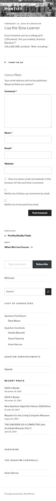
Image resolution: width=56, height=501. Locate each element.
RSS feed (9, 278)
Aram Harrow (15, 344)
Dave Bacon (14, 320)
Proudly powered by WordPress (19, 493)
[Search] (48, 291)
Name (8, 133)
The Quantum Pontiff (19, 6)
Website (9, 163)
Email (8, 148)
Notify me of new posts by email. (21, 204)
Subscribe (42, 264)
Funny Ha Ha (16, 62)
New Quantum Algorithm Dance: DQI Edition (27, 406)
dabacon (36, 24)
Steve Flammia (16, 338)
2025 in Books (12, 388)
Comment (10, 91)
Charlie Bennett (16, 332)
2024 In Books (12, 397)
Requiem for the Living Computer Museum (27, 415)
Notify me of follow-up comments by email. (27, 193)
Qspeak (8, 369)
